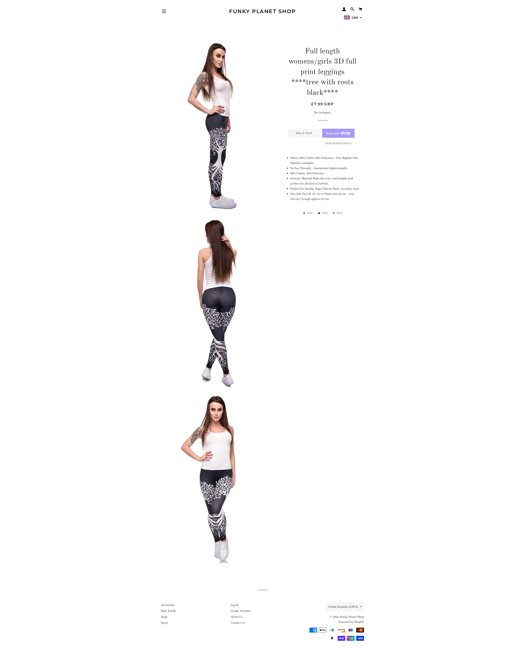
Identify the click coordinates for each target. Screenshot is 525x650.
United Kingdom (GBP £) (343, 607)
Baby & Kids (168, 611)
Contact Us (238, 623)
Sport (164, 623)
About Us (236, 617)
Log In (235, 605)
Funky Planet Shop (262, 11)
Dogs (164, 617)
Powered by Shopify (351, 622)
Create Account (240, 611)
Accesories (168, 605)
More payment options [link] (338, 142)
